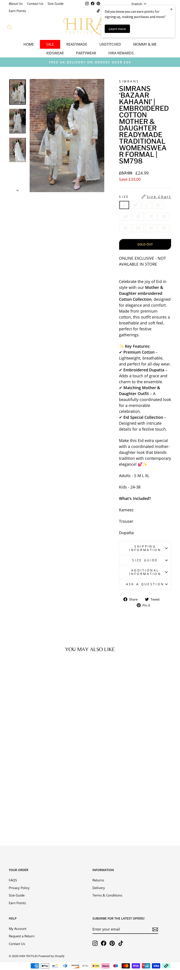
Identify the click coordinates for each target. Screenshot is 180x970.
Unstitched (110, 44)
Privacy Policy (19, 888)
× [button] (171, 9)
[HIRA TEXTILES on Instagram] (95, 943)
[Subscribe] (155, 929)
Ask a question (145, 584)
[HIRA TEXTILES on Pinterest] (112, 943)
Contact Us (35, 3)
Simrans (129, 81)
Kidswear (55, 53)
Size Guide (55, 3)
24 (125, 216)
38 (163, 228)
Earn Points (17, 11)
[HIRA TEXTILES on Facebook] (103, 943)
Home (28, 44)
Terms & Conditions (107, 895)
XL (158, 205)
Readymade (76, 44)
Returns (98, 880)
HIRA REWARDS (121, 53)
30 (163, 216)
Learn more (117, 29)
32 (125, 228)
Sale (50, 44)
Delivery (98, 888)
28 (151, 216)
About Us (16, 3)
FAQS (13, 880)
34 (138, 228)
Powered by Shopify (51, 956)
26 (138, 216)
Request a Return (21, 936)
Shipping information (145, 548)
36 (151, 228)
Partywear (86, 53)
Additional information (145, 572)
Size (145, 197)
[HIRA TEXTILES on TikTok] (120, 943)
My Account (17, 928)
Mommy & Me (145, 44)
